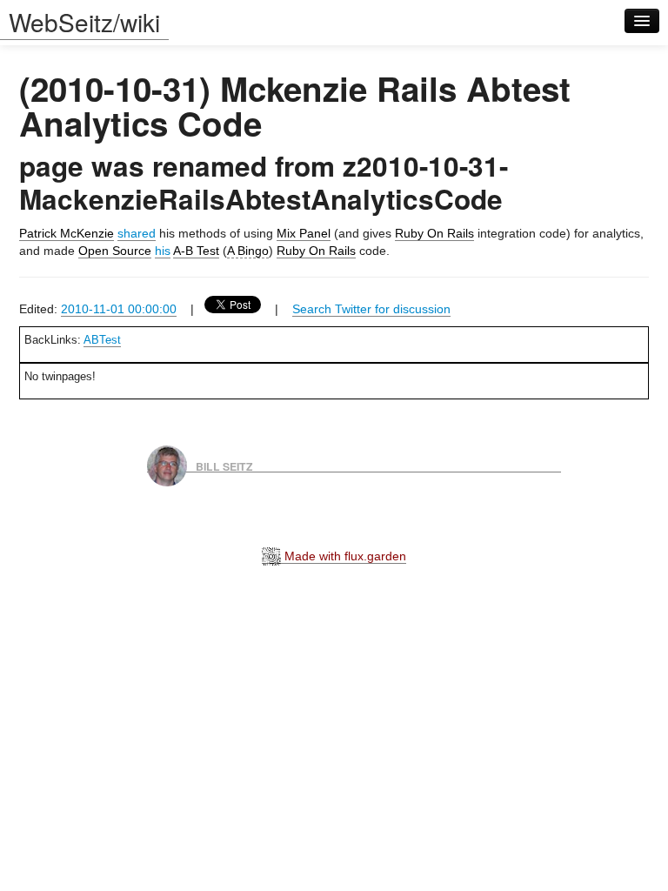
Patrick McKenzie (66, 233)
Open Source (114, 251)
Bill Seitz (224, 465)
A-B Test (196, 251)
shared (136, 233)
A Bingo (248, 251)
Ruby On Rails (434, 233)
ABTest (102, 339)
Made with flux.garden (343, 556)
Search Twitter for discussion (371, 309)
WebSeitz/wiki (84, 21)
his (162, 251)
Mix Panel (304, 233)
